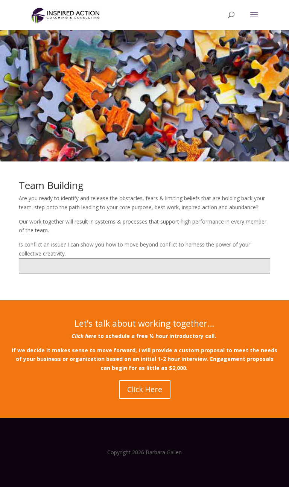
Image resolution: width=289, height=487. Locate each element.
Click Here (144, 389)
